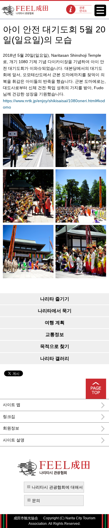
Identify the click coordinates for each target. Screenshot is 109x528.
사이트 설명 (13, 440)
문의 (36, 500)
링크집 (9, 416)
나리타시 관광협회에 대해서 (57, 487)
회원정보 (11, 428)
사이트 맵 (11, 404)
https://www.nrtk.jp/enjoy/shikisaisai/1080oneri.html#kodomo (54, 103)
